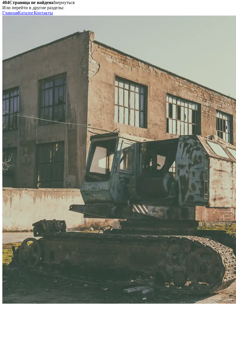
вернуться (65, 2)
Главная (10, 12)
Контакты (43, 12)
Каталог (26, 12)
